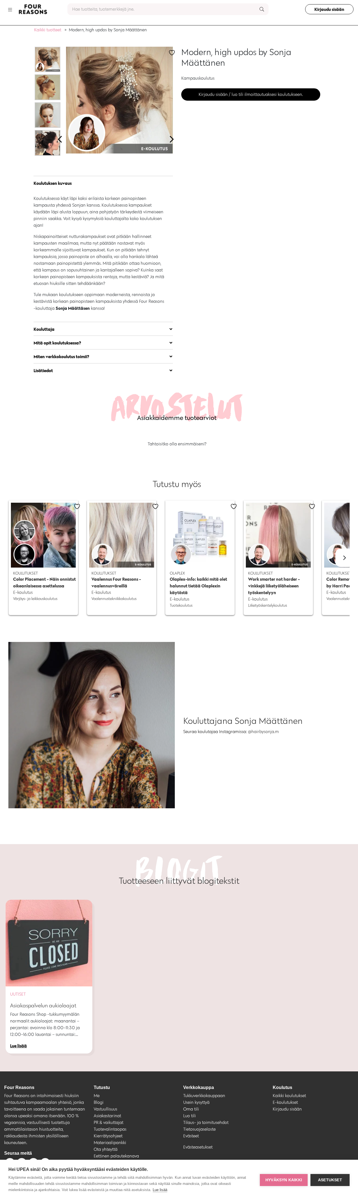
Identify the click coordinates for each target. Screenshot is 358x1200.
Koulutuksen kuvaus (53, 183)
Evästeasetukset (198, 1147)
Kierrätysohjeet (108, 1135)
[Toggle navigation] (10, 9)
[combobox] (167, 9)
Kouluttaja (44, 329)
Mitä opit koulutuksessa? (57, 343)
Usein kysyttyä (196, 1102)
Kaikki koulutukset (289, 1095)
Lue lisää (160, 1190)
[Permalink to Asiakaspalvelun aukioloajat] (49, 943)
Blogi (98, 1102)
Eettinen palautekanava (116, 1156)
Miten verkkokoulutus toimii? (61, 356)
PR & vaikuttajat (108, 1122)
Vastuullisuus (105, 1109)
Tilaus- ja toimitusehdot (206, 1122)
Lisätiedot (43, 370)
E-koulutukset (285, 1102)
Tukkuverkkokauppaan (204, 1095)
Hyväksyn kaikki (283, 1180)
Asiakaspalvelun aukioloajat (43, 1005)
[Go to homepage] (33, 9)
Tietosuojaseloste (199, 1129)
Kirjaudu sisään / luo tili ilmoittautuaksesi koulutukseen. (251, 94)
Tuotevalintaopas (110, 1129)
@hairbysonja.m (263, 731)
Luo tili (189, 1115)
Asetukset (330, 1180)
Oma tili (191, 1109)
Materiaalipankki (110, 1142)
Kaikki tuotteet (47, 29)
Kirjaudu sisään (329, 9)
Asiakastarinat (107, 1115)
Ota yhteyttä (105, 1149)
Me (97, 1095)
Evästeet (191, 1135)
